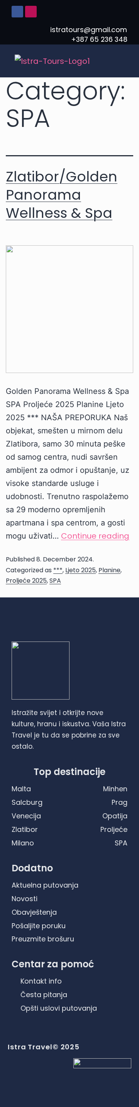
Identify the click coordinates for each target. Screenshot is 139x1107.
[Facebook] (17, 11)
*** (58, 570)
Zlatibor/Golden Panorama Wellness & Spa (61, 195)
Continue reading (95, 535)
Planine (109, 570)
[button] (121, 61)
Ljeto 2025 (80, 570)
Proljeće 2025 (26, 580)
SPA (55, 580)
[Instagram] (31, 11)
